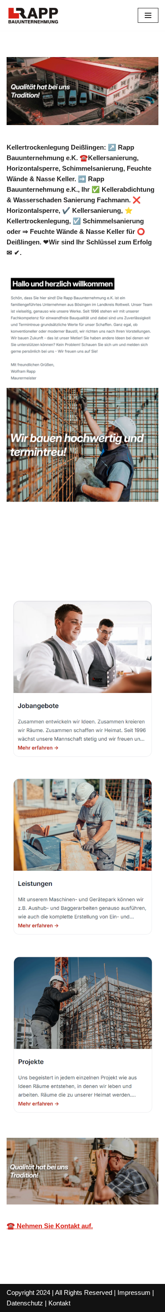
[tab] (86, 553)
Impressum (133, 1292)
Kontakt (59, 1303)
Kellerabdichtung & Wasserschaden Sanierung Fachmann (73, 553)
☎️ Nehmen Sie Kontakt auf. (50, 1226)
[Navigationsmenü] (148, 15)
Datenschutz (25, 1303)
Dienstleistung (59, 570)
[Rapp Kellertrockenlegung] (33, 15)
